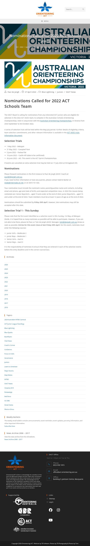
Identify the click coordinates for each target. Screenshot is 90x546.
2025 (6, 269)
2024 (6, 273)
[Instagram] (58, 509)
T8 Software (45, 543)
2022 (6, 282)
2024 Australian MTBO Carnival (15, 319)
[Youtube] (50, 519)
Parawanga (8, 392)
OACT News (71, 92)
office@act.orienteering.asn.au (65, 472)
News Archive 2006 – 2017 (13, 439)
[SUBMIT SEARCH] (83, 9)
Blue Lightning (48, 92)
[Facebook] (50, 509)
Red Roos (7, 396)
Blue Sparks (8, 332)
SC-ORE (7, 401)
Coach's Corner (9, 345)
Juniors (60, 92)
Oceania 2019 (9, 388)
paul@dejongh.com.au (13, 177)
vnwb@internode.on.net (13, 183)
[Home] (17, 47)
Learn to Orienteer (10, 367)
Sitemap (52, 499)
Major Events (9, 371)
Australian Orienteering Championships (56, 121)
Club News (8, 341)
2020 (6, 290)
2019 (6, 295)
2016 (6, 307)
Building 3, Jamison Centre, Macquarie (68, 479)
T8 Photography (62, 543)
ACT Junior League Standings (14, 324)
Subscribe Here (9, 426)
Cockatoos (8, 349)
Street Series (8, 405)
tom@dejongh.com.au (68, 222)
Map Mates (8, 375)
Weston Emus (9, 409)
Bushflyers (8, 337)
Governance (8, 358)
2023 (6, 277)
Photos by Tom (73, 543)
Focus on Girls (9, 354)
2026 (6, 265)
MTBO (6, 379)
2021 (6, 286)
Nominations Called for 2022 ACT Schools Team (57, 47)
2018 (6, 299)
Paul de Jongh (13, 92)
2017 (6, 303)
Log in (51, 502)
